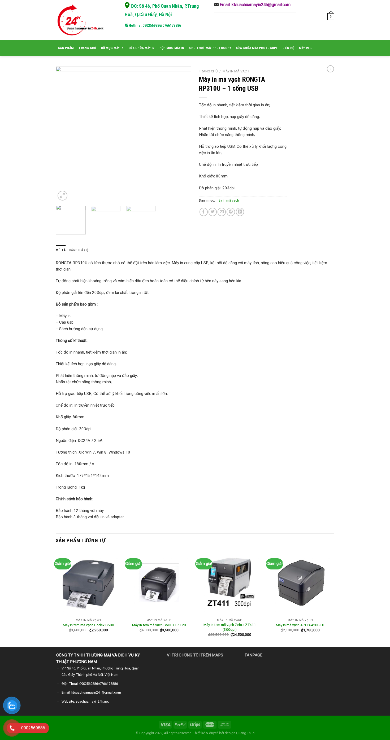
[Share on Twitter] (213, 212)
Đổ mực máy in (112, 48)
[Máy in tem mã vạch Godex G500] (88, 583)
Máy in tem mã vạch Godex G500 (88, 625)
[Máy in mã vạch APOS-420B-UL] (300, 583)
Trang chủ (87, 48)
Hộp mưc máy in (171, 48)
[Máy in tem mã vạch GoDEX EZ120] (159, 583)
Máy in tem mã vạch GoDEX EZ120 (159, 625)
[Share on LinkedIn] (240, 212)
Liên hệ (288, 48)
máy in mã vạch (236, 71)
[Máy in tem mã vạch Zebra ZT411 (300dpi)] (229, 583)
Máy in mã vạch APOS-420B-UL (300, 625)
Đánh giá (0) (78, 250)
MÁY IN (304, 48)
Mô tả (61, 250)
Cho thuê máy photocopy (210, 48)
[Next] (182, 134)
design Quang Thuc (239, 733)
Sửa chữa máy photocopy (257, 48)
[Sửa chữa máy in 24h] (82, 20)
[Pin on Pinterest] (231, 212)
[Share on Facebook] (204, 212)
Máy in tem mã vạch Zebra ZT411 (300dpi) (229, 627)
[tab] (61, 250)
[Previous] (65, 134)
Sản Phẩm (66, 48)
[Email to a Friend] (222, 212)
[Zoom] (62, 196)
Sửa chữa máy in (141, 48)
